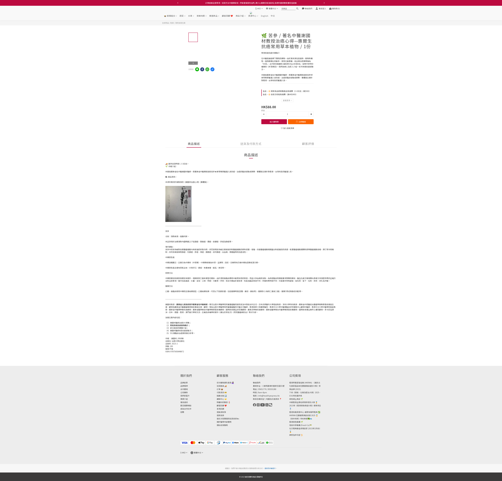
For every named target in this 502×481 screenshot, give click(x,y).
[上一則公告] (178, 3)
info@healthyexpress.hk (268, 395)
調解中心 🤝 (222, 399)
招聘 (182, 412)
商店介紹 (240, 16)
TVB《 (292, 392)
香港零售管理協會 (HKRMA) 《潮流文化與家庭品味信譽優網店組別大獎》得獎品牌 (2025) (304, 385)
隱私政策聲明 (222, 425)
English (264, 16)
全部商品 (165, 23)
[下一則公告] (324, 3)
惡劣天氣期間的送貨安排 (227, 418)
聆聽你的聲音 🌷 (223, 402)
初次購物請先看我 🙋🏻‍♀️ (225, 382)
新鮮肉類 (201, 16)
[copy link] (212, 69)
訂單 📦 (220, 389)
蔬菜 (182, 16)
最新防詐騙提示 (270, 468)
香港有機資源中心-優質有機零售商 (303, 412)
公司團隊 (184, 392)
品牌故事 (184, 382)
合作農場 (184, 389)
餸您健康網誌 (185, 405)
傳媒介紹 (184, 399)
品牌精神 (184, 386)
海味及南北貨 (180, 23)
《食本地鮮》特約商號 (298, 418)
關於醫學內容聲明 (224, 422)
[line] (197, 69)
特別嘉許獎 (297, 395)
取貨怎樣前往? (259, 399)
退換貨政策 (221, 412)
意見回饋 (220, 408)
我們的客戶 (185, 395)
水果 (190, 16)
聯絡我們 (256, 382)
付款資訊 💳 (222, 392)
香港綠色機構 (294, 422)
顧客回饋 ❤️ (227, 16)
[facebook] (202, 69)
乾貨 (172, 23)
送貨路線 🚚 (222, 386)
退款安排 (220, 415)
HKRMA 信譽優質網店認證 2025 (302, 415)
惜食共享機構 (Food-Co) (299, 425)
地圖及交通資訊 (272, 399)
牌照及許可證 (294, 435)
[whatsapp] (207, 69)
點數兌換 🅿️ (222, 395)
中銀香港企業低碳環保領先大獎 (302, 402)
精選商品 (213, 16)
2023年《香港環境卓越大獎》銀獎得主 (305, 405)
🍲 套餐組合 (169, 16)
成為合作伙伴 (185, 408)
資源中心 (252, 16)
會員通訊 (184, 402)
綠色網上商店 (294, 399)
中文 (273, 16)
